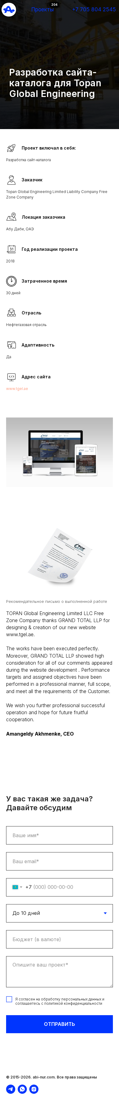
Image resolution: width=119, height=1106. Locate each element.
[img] (9, 10)
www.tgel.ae (17, 812)
